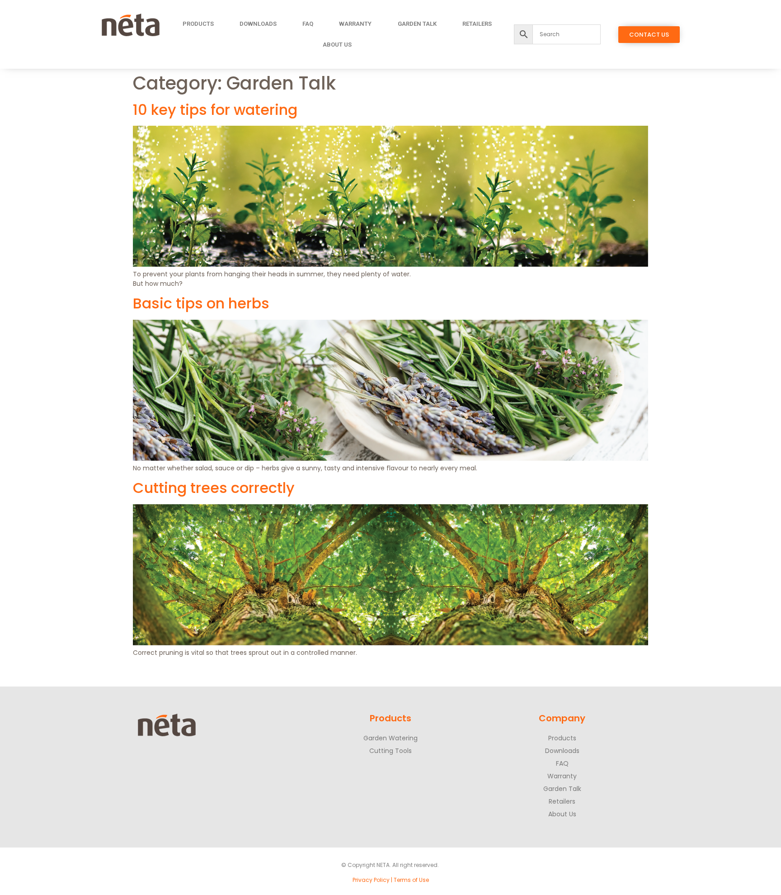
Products (198, 23)
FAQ (307, 23)
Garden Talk (417, 23)
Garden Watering (390, 738)
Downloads (258, 23)
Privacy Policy (371, 880)
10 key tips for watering (215, 109)
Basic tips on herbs (201, 303)
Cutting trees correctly (214, 488)
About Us (337, 44)
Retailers (477, 23)
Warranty (355, 23)
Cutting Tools (390, 750)
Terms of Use (411, 880)
